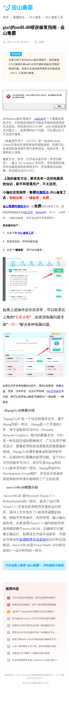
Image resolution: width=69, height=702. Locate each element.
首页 (6, 17)
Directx (40, 212)
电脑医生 (19, 17)
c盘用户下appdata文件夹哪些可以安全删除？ (33, 611)
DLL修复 (35, 17)
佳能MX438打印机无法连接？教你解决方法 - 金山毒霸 (36, 625)
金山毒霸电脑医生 (14, 206)
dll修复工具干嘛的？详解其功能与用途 (31, 653)
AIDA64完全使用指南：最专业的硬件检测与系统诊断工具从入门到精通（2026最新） (36, 597)
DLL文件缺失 (54, 391)
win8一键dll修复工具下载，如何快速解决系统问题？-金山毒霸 (36, 646)
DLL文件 (28, 212)
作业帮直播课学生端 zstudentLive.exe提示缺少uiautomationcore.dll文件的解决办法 (36, 660)
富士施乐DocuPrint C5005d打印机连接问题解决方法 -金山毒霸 (36, 618)
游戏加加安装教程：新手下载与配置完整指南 (34, 604)
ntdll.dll (38, 118)
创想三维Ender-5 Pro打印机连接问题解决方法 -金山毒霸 (36, 639)
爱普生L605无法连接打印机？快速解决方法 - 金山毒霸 (36, 632)
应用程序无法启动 (32, 539)
